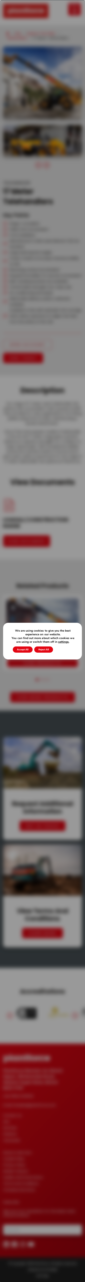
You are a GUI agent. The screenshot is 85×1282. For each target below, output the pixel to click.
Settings (63, 649)
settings (63, 642)
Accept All (22, 649)
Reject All (43, 649)
